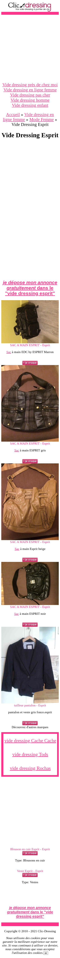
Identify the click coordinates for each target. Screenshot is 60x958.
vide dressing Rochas (30, 768)
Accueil (13, 114)
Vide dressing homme (30, 100)
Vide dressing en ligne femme (30, 89)
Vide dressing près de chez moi (30, 84)
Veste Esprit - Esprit (30, 871)
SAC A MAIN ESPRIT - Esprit (30, 345)
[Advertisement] (30, 48)
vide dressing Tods (30, 754)
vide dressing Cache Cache (30, 740)
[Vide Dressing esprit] (30, 342)
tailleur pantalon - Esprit (30, 705)
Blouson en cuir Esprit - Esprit (30, 849)
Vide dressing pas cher (30, 94)
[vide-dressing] (30, 11)
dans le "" (30, 288)
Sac (8, 352)
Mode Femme (41, 119)
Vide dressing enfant (30, 105)
